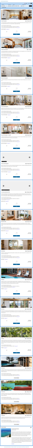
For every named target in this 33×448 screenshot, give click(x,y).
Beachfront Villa (4, 201)
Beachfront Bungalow (5, 86)
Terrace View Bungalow (5, 171)
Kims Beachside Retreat (4, 1)
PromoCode (24, 4)
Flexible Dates (4, 7)
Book (16, 34)
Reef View (4, 318)
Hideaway (4, 288)
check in (3, 4)
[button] (3, 15)
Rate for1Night (29, 60)
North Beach (4, 259)
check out (9, 4)
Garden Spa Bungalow (5, 57)
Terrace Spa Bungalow (5, 114)
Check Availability (16, 401)
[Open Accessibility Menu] (31, 3)
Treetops (3, 347)
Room (13, 4)
